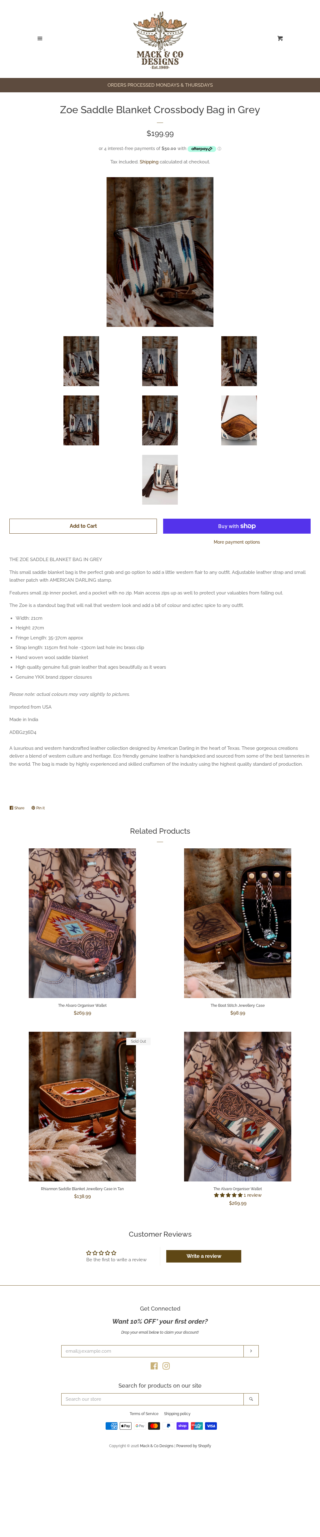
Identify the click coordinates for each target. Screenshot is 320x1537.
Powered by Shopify (193, 1446)
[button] (229, 1195)
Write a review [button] (204, 1256)
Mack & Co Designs (156, 1446)
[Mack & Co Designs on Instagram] (166, 1367)
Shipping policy (177, 1414)
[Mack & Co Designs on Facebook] (154, 1367)
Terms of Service (144, 1414)
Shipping (149, 162)
